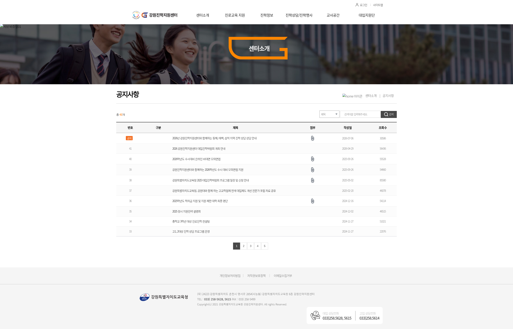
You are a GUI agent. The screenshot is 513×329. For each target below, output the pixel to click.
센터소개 (202, 15)
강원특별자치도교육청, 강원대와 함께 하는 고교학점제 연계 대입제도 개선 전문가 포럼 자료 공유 (224, 191)
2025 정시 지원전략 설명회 (186, 211)
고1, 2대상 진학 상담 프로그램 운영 (191, 231)
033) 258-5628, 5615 (217, 299)
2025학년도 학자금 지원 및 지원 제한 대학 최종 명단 (200, 201)
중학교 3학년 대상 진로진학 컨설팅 (191, 221)
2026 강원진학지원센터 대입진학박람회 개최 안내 (199, 148)
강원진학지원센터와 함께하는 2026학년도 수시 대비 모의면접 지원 (208, 170)
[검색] (389, 114)
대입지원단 (367, 15)
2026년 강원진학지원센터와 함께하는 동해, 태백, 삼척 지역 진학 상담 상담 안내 (214, 138)
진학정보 (266, 15)
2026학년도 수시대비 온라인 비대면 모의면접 (196, 159)
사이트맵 (378, 5)
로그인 (363, 5)
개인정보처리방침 (230, 275)
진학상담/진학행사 (299, 15)
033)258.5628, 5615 (337, 318)
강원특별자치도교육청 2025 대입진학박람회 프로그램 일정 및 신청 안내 (210, 180)
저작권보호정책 (256, 275)
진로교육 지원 (235, 15)
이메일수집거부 (283, 275)
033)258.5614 (369, 318)
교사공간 (333, 15)
